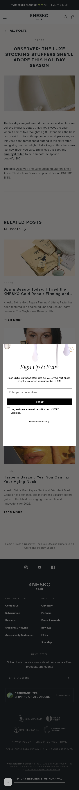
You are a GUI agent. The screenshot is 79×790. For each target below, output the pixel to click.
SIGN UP (39, 401)
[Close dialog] (71, 349)
